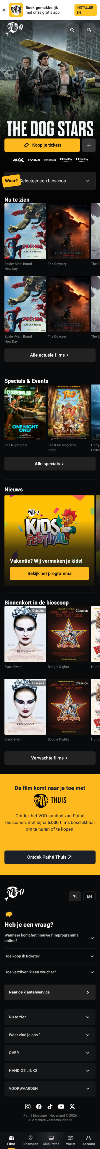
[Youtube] (61, 1106)
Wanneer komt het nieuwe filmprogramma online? (41, 938)
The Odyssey (57, 263)
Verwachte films (47, 758)
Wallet (70, 1143)
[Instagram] (27, 1106)
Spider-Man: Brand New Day (18, 266)
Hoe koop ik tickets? (22, 956)
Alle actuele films (47, 355)
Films (11, 1143)
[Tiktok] (50, 1106)
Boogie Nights (58, 666)
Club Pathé (51, 1143)
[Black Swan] (25, 634)
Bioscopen (30, 1143)
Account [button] (88, 1143)
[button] (72, 30)
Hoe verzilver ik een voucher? (30, 972)
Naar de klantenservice (29, 992)
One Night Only (15, 445)
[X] (72, 1106)
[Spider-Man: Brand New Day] (25, 231)
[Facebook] (39, 1106)
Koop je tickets (46, 145)
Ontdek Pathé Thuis (46, 857)
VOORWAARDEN (23, 1088)
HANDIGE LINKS (23, 1071)
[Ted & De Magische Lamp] (68, 412)
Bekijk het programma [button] (50, 573)
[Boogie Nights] (68, 634)
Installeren (85, 10)
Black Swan (13, 666)
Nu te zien (18, 1017)
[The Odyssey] (68, 231)
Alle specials (47, 463)
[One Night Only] (25, 412)
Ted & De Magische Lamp (62, 448)
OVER (14, 1053)
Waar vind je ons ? (25, 1035)
